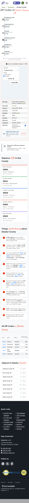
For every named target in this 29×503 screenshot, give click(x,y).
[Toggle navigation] (27, 3)
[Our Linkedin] (3, 464)
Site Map (19, 429)
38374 (8, 256)
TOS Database (20, 413)
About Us (19, 424)
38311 (5, 181)
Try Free (23, 133)
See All (23, 103)
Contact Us (19, 422)
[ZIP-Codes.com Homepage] (4, 3)
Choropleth (7, 76)
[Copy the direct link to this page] (25, 125)
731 (13, 105)
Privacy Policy (20, 426)
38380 (4, 353)
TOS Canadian (20, 415)
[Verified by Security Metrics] (15, 472)
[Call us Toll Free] (22, 3)
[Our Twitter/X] (7, 464)
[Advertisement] (14, 501)
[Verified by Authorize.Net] (6, 472)
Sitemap (10, 482)
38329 (5, 193)
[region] (14, 82)
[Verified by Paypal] (24, 472)
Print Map (10, 78)
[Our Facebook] (12, 464)
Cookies (17, 482)
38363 (5, 169)
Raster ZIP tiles (8, 74)
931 (15, 105)
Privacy (3, 482)
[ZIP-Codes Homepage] (14, 486)
